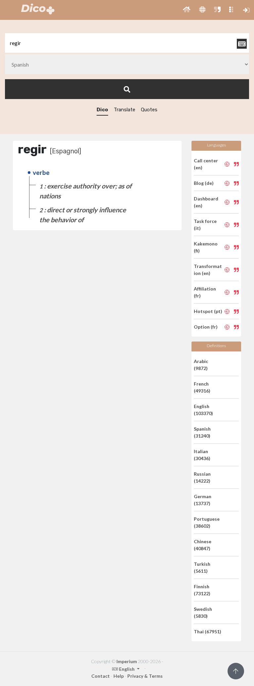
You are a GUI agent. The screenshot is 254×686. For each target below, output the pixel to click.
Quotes (149, 110)
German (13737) (202, 500)
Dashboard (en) (206, 202)
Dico (102, 110)
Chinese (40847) (202, 545)
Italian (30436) (202, 455)
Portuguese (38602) (207, 522)
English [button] (127, 669)
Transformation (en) (208, 269)
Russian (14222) (202, 477)
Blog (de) (204, 183)
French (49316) (202, 387)
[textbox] (127, 43)
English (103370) (203, 409)
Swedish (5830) (203, 612)
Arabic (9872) (201, 364)
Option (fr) (206, 327)
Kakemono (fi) (206, 247)
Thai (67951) (207, 631)
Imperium (126, 661)
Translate (124, 110)
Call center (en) (206, 164)
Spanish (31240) (202, 432)
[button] (187, 10)
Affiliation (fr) (205, 292)
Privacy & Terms (145, 676)
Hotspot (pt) (208, 311)
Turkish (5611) (202, 567)
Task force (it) (205, 224)
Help (118, 676)
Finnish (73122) (202, 590)
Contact (100, 676)
